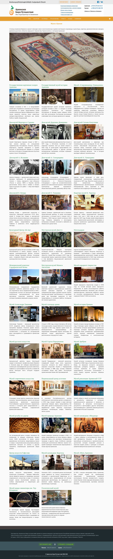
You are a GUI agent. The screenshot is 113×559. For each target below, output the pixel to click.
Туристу (63, 18)
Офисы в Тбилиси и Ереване (92, 11)
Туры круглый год (66, 14)
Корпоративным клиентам (69, 6)
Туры (29, 18)
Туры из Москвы (54, 18)
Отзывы (70, 18)
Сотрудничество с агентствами (71, 8)
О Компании (78, 18)
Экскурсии (36, 18)
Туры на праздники (67, 12)
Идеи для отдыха (66, 10)
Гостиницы (45, 18)
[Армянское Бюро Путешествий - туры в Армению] (25, 10)
